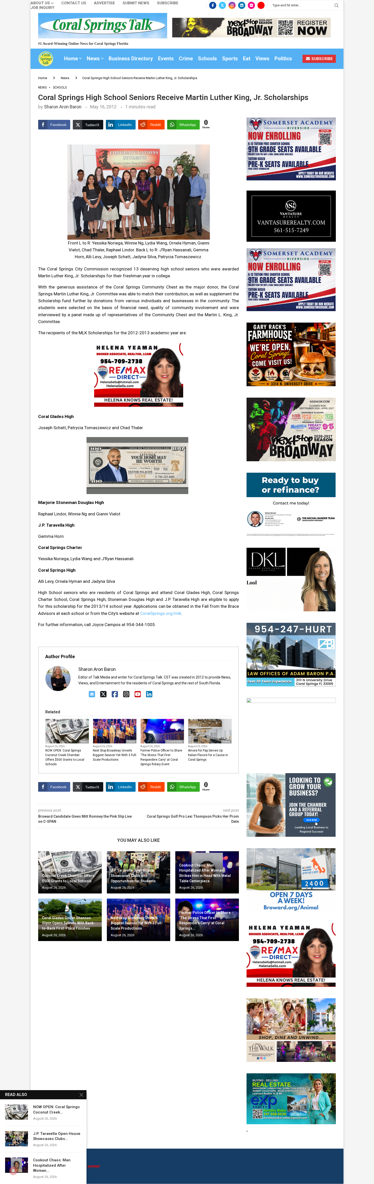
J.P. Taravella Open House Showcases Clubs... (56, 1136)
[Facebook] (212, 5)
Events (166, 58)
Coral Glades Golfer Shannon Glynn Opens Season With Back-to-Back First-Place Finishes (68, 923)
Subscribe (167, 3)
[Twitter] (222, 5)
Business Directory (131, 58)
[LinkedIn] (149, 694)
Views (262, 58)
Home (71, 58)
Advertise (104, 3)
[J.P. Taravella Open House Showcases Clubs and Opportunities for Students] (16, 1138)
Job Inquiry (42, 8)
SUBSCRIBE (321, 58)
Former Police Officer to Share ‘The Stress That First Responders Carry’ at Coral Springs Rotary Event (161, 757)
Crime (186, 58)
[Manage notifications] (13, 1171)
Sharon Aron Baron (62, 106)
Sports (230, 58)
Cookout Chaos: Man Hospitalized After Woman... (51, 1165)
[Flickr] (251, 5)
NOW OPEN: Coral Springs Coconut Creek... (56, 1109)
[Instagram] (232, 5)
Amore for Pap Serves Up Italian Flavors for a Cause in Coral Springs (208, 755)
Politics (283, 58)
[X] (103, 694)
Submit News (136, 3)
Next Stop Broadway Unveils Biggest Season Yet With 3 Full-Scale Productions (115, 755)
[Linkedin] (241, 5)
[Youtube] (261, 5)
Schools (207, 58)
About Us (40, 3)
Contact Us (73, 3)
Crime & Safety (174, 741)
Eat (246, 58)
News (93, 58)
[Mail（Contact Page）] (92, 694)
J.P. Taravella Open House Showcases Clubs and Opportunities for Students (133, 875)
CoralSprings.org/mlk (160, 613)
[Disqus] (138, 1018)
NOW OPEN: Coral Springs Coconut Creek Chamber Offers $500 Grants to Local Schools (64, 757)
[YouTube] (137, 694)
